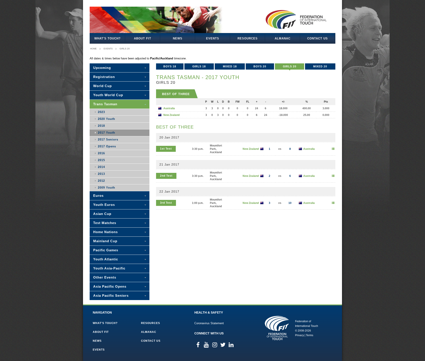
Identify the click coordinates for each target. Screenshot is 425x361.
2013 (101, 174)
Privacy (299, 335)
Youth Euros (104, 205)
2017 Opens (107, 146)
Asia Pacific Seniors (111, 295)
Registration (104, 77)
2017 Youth (106, 132)
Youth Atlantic (105, 259)
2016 (101, 153)
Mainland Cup (105, 241)
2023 (101, 112)
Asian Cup (102, 214)
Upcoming (102, 68)
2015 (101, 160)
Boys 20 (259, 66)
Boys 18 (169, 66)
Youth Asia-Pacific (109, 268)
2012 (101, 180)
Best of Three (176, 94)
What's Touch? (107, 38)
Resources (248, 38)
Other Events (104, 277)
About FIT (142, 38)
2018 (101, 125)
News (177, 38)
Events (212, 38)
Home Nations (105, 232)
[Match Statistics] (333, 148)
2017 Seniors (108, 139)
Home (93, 48)
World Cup (102, 86)
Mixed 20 (320, 66)
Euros (98, 195)
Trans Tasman (105, 104)
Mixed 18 (230, 66)
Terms (309, 335)
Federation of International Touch (277, 328)
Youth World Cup (108, 95)
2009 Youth (106, 187)
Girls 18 (199, 66)
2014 (101, 167)
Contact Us (317, 38)
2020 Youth (106, 119)
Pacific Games (105, 250)
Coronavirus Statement (209, 323)
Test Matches (104, 223)
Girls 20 (125, 48)
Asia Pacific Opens (109, 286)
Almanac (282, 38)
